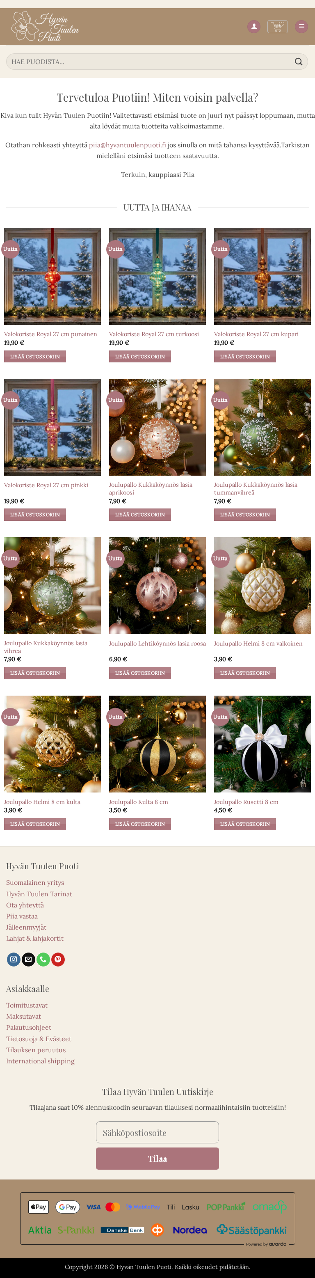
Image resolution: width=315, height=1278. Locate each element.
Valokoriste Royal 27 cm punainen (50, 334)
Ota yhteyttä (25, 905)
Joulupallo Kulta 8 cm (138, 802)
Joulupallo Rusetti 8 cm (246, 802)
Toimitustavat (27, 1005)
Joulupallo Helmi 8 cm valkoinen (258, 643)
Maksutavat (23, 1016)
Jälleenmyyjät (26, 927)
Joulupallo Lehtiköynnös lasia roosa (157, 643)
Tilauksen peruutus (36, 1050)
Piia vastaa (22, 916)
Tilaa (157, 1158)
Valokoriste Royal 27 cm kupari (256, 334)
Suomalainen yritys (35, 882)
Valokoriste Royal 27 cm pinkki (46, 485)
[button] (277, 26)
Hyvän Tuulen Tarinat (39, 894)
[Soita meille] (43, 960)
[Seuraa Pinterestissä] (58, 960)
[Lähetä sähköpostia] (28, 960)
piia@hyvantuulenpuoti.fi (127, 145)
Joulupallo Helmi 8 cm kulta (42, 802)
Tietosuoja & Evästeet (38, 1039)
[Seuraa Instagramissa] (14, 960)
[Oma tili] (253, 27)
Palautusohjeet (28, 1027)
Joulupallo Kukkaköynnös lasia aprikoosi (150, 488)
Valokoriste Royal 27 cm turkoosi (154, 334)
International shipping (40, 1061)
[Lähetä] (299, 61)
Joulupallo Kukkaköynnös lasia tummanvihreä (255, 488)
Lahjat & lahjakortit (35, 938)
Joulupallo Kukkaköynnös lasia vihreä (45, 647)
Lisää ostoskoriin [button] (35, 356)
